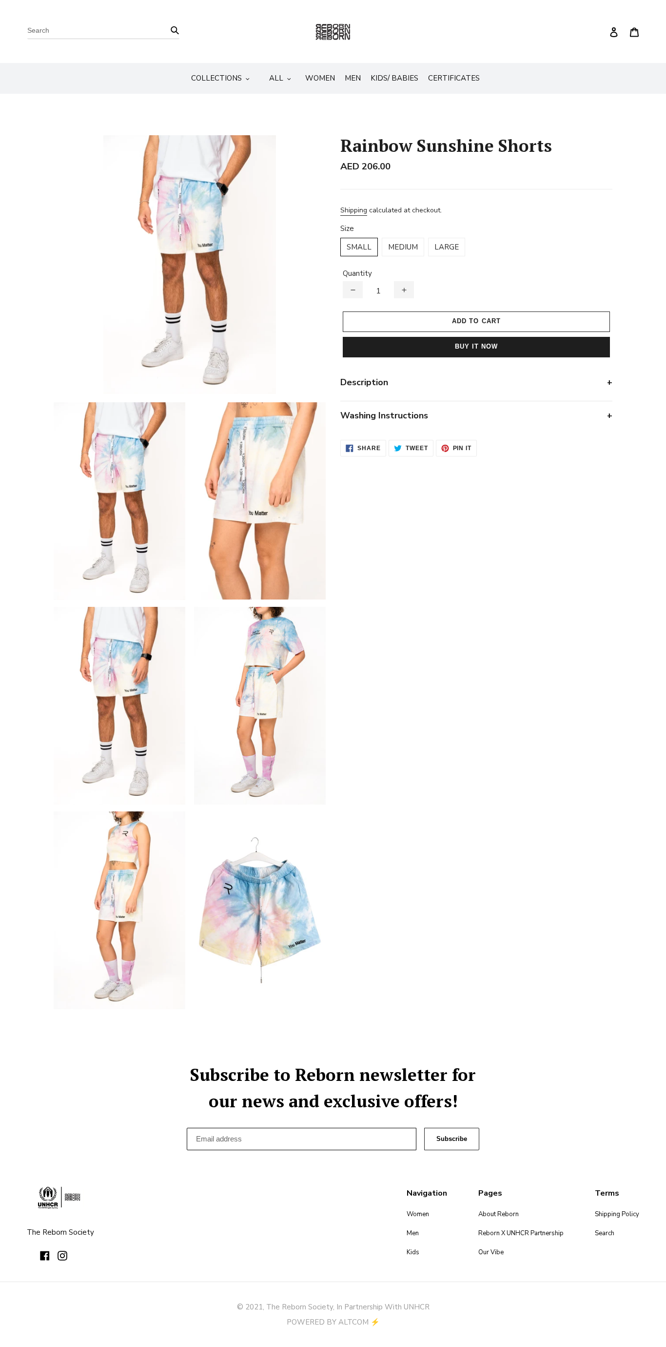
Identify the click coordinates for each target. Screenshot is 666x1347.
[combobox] (103, 31)
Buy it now (476, 346)
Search (604, 1233)
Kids (413, 1252)
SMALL (359, 247)
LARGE (446, 247)
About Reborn (498, 1214)
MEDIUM (403, 247)
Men (413, 1233)
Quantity (357, 273)
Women (418, 1214)
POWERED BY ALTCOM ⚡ (333, 1322)
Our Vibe (491, 1252)
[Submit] (175, 29)
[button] (353, 289)
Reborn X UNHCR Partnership (521, 1233)
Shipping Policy (617, 1214)
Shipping (353, 210)
